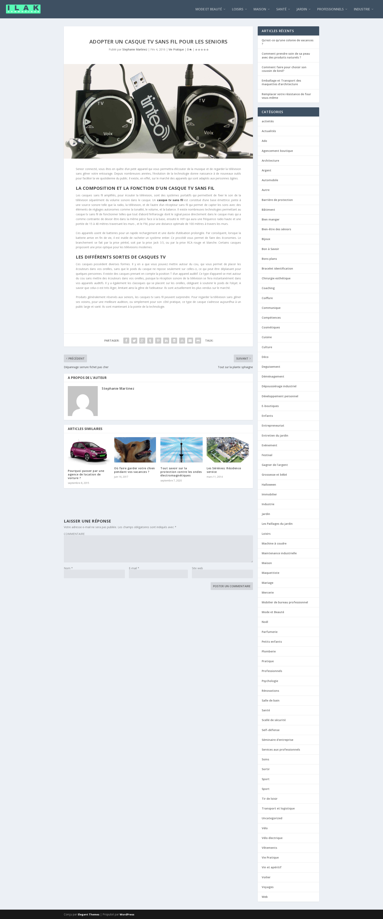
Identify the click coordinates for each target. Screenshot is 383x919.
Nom (68, 568)
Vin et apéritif (271, 867)
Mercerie (268, 592)
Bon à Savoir (270, 249)
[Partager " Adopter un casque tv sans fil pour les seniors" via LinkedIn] (166, 341)
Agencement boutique (277, 151)
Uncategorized (272, 818)
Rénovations (270, 691)
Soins (265, 759)
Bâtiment (268, 209)
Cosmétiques (271, 327)
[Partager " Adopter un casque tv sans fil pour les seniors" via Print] (198, 341)
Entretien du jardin (275, 435)
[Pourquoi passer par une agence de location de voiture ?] (89, 451)
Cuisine (267, 337)
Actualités (269, 131)
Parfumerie (269, 632)
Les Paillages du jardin (277, 524)
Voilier (266, 877)
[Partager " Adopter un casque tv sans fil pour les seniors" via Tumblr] (150, 341)
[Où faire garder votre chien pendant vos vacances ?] (135, 449)
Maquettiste (270, 573)
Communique (271, 308)
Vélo (265, 828)
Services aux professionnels (281, 749)
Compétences (271, 317)
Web (265, 897)
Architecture (270, 160)
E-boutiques (270, 406)
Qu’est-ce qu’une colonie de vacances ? (287, 42)
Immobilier (269, 494)
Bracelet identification (277, 268)
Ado (264, 141)
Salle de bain (270, 700)
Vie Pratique (176, 49)
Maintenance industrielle (279, 553)
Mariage (267, 583)
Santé (281, 9)
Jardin (302, 9)
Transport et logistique (278, 808)
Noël (265, 622)
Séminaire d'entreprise (277, 740)
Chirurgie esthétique (276, 278)
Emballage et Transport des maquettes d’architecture (281, 82)
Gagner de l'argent (275, 465)
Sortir (266, 769)
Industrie (362, 9)
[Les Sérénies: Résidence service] (228, 449)
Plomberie (269, 651)
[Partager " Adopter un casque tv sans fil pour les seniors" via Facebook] (126, 341)
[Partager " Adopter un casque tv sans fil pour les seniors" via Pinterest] (158, 341)
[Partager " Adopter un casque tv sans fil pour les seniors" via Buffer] (174, 341)
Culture (267, 347)
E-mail (134, 568)
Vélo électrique (272, 838)
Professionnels (330, 9)
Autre (265, 190)
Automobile (270, 180)
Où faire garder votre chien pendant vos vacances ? (134, 470)
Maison (260, 9)
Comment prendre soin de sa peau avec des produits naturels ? (286, 55)
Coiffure (267, 298)
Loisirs (237, 9)
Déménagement (273, 376)
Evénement (269, 445)
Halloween (269, 484)
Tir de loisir (269, 798)
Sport (265, 779)
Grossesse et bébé (274, 474)
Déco (265, 357)
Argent (266, 170)
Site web (197, 568)
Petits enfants (272, 641)
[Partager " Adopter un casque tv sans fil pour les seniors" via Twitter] (134, 341)
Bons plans (269, 259)
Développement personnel (280, 396)
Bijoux (266, 239)
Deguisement (271, 367)
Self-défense (270, 730)
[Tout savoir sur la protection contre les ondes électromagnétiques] (181, 449)
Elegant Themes (88, 914)
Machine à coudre (274, 543)
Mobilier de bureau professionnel (285, 602)
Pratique (268, 661)
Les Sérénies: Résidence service (224, 470)
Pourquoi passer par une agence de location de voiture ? (86, 474)
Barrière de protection (277, 200)
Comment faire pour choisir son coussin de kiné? (284, 69)
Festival (267, 455)
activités (268, 121)
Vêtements (269, 848)
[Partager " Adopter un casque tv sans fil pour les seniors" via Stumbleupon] (182, 341)
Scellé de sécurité (274, 720)
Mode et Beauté (208, 9)
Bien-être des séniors (276, 229)
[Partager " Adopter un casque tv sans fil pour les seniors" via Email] (190, 341)
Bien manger (270, 219)
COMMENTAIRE (74, 534)
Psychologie (270, 681)
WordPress (127, 914)
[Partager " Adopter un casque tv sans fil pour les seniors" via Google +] (142, 341)
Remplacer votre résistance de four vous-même (286, 96)
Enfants (267, 416)
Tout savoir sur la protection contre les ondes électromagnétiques (181, 471)
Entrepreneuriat (273, 425)
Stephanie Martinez (134, 49)
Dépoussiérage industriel (279, 386)
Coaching (268, 288)
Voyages (267, 887)
